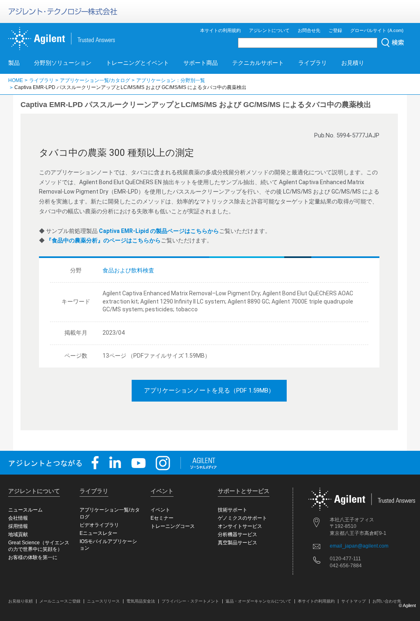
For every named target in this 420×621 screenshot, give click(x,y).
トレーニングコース (173, 526)
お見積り (352, 62)
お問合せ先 (309, 30)
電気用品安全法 (140, 601)
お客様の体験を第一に (32, 557)
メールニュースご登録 (59, 601)
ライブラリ (312, 62)
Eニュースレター (98, 533)
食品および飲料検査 (128, 270)
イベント (160, 510)
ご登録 (335, 30)
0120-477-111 (345, 559)
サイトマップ (353, 601)
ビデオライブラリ (99, 525)
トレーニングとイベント (137, 62)
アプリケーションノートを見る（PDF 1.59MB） (209, 390)
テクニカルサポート (258, 62)
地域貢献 (18, 534)
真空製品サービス (237, 543)
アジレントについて (269, 30)
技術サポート (232, 510)
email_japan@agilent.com (359, 546)
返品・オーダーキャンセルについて (258, 601)
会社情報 (18, 518)
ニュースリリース (103, 601)
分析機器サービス (237, 534)
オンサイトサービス (240, 526)
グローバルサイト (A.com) (377, 30)
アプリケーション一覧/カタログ (95, 80)
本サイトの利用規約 (220, 30)
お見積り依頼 (20, 601)
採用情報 (18, 526)
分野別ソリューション (62, 62)
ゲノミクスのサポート (242, 518)
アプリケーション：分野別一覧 (170, 80)
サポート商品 (200, 62)
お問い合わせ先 (386, 601)
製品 (14, 62)
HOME (15, 80)
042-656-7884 (346, 565)
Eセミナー (162, 518)
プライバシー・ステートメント (190, 601)
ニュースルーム (25, 510)
